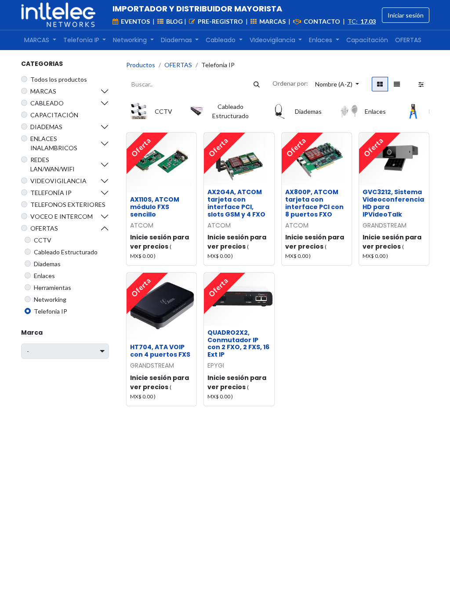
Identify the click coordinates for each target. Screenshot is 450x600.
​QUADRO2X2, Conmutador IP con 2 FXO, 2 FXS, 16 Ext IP (238, 343)
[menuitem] (40, 40)
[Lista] (397, 84)
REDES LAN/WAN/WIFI (52, 164)
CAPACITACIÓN (54, 115)
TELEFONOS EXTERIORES (67, 204)
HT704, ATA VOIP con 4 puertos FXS (160, 351)
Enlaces (44, 275)
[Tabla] (379, 84)
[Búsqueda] (256, 84)
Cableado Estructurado (66, 252)
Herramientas (52, 287)
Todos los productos (58, 79)
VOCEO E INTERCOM (61, 216)
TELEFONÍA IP (51, 192)
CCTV (42, 240)
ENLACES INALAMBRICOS (53, 143)
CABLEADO (47, 103)
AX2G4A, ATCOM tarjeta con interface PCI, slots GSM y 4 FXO (236, 203)
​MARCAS (43, 91)
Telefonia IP (50, 311)
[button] (337, 84)
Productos (140, 65)
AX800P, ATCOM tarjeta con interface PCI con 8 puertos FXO (314, 203)
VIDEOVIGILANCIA (58, 180)
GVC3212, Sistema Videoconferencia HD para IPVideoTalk (393, 203)
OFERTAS (44, 228)
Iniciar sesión (406, 15)
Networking (50, 299)
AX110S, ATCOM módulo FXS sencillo (154, 207)
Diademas (47, 263)
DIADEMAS (46, 126)
